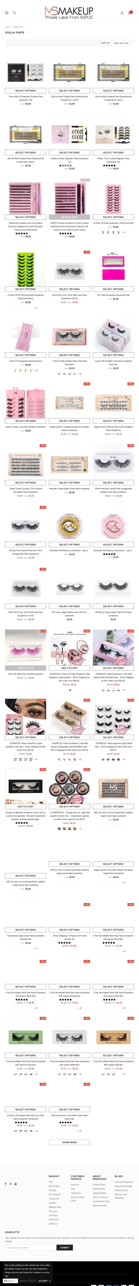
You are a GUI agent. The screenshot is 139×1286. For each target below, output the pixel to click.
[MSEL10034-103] (31, 1020)
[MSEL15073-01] (15, 370)
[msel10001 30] (103, 759)
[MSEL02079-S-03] (28, 242)
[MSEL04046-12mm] (116, 825)
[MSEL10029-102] (113, 1086)
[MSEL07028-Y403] (26, 1143)
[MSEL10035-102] (113, 963)
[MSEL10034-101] (20, 1020)
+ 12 (80, 374)
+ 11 (36, 370)
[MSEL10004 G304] (31, 759)
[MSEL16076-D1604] (75, 374)
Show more (69, 1154)
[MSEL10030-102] (69, 1086)
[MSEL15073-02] (20, 370)
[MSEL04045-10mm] (23, 894)
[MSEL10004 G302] (26, 759)
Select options (25, 91)
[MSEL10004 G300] (15, 759)
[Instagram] (10, 1195)
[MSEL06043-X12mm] (113, 894)
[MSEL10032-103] (118, 1020)
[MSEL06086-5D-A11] (26, 308)
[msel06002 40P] (59, 828)
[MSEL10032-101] (108, 1020)
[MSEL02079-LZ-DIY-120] (23, 242)
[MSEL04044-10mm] (67, 894)
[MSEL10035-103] (118, 963)
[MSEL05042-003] (26, 960)
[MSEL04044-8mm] (62, 894)
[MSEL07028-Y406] (31, 1143)
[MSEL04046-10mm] (111, 825)
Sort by (105, 43)
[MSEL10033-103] (75, 1020)
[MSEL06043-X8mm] (103, 894)
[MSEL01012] (69, 690)
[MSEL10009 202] (69, 759)
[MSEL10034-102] (26, 1020)
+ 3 (35, 1143)
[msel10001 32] (113, 759)
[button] (65, 165)
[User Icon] (122, 12)
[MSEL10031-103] (31, 1086)
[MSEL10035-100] (103, 963)
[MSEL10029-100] (103, 1086)
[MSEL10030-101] (64, 1086)
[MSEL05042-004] (31, 960)
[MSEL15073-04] (31, 370)
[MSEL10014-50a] (103, 690)
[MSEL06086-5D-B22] (15, 308)
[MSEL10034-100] (15, 1020)
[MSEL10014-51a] (108, 690)
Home (7, 27)
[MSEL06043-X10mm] (108, 894)
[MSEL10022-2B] (75, 1143)
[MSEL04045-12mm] (28, 894)
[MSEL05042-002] (20, 960)
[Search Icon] (14, 12)
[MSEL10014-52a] (113, 690)
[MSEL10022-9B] (64, 1143)
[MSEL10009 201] (64, 759)
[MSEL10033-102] (69, 1020)
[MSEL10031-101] (20, 1086)
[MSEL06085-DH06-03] (113, 232)
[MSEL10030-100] (59, 1086)
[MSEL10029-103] (118, 1086)
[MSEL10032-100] (103, 1020)
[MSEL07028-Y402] (20, 1143)
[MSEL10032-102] (113, 1020)
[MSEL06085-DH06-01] (103, 232)
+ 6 (123, 690)
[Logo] (69, 12)
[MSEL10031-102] (26, 1086)
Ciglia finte (18, 27)
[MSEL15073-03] (26, 370)
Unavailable (69, 217)
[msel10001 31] (108, 759)
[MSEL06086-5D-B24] (20, 308)
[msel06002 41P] (64, 828)
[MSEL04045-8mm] (18, 894)
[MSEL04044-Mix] (77, 894)
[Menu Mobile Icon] (6, 12)
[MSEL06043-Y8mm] (118, 894)
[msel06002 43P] (75, 828)
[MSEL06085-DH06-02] (108, 232)
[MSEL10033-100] (59, 1020)
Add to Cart (69, 668)
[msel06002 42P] (69, 828)
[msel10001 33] (118, 759)
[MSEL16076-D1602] (64, 374)
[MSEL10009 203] (75, 759)
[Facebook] (5, 1195)
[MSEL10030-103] (75, 1086)
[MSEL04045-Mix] (33, 894)
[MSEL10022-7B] (59, 1143)
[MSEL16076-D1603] (69, 374)
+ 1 (35, 960)
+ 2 (123, 232)
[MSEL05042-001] (15, 960)
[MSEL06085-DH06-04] (118, 232)
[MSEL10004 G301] (20, 759)
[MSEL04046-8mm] (106, 825)
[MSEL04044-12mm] (72, 894)
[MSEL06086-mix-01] (31, 308)
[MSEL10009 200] (59, 759)
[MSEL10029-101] (108, 1086)
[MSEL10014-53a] (118, 690)
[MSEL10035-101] (108, 963)
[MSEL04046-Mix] (121, 825)
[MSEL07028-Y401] (15, 1143)
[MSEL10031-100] (15, 1086)
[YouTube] (15, 1195)
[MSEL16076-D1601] (59, 374)
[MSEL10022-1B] (69, 1143)
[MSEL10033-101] (64, 1020)
